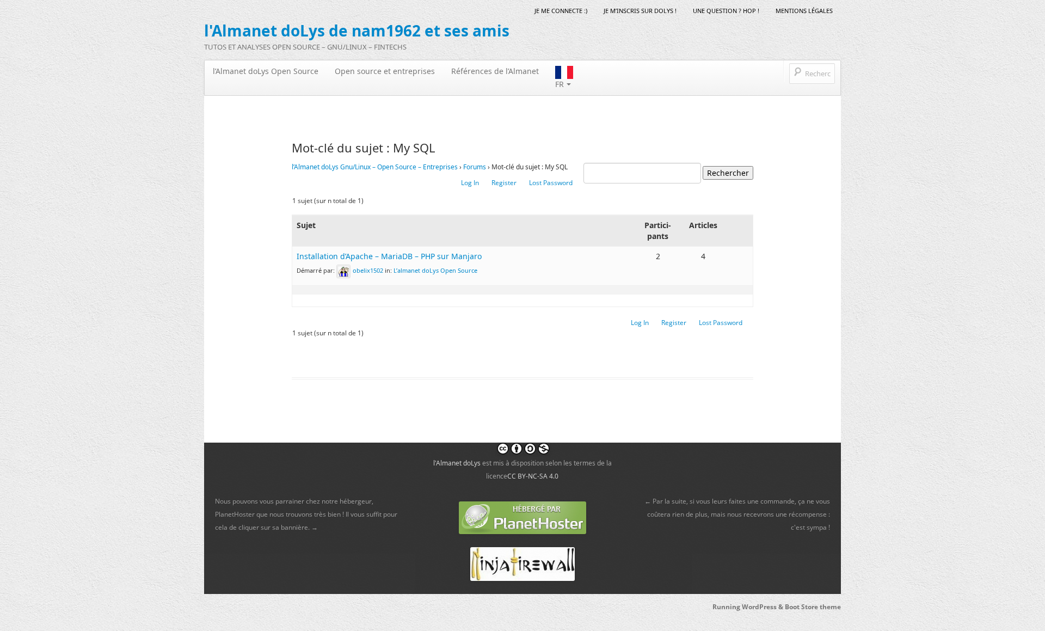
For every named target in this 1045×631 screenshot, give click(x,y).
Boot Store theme (813, 606)
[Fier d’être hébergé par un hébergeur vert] (522, 517)
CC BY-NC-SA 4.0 (532, 476)
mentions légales (804, 11)
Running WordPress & (748, 606)
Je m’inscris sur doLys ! (640, 11)
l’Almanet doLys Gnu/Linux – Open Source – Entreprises (375, 166)
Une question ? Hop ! (726, 11)
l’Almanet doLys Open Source (265, 71)
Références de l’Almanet (495, 71)
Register (504, 182)
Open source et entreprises (385, 71)
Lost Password (551, 182)
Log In (470, 182)
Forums (474, 166)
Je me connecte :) (560, 11)
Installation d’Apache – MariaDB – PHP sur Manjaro (389, 256)
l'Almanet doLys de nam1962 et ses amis (356, 30)
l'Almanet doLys (457, 463)
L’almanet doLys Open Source (435, 270)
